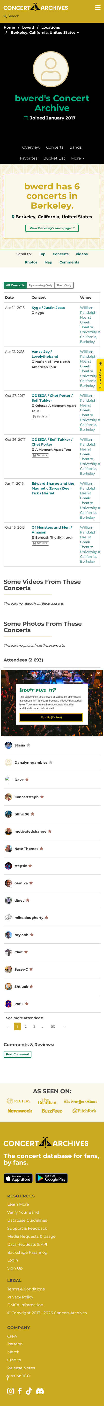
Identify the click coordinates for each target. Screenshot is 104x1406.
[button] (50, 690)
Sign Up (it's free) (51, 717)
